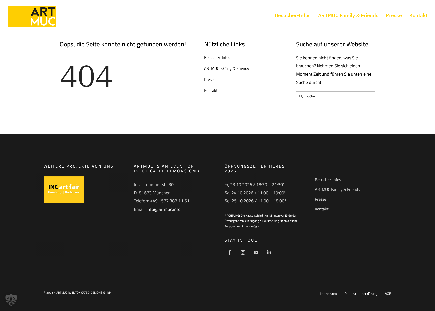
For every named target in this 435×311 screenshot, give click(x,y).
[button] (11, 300)
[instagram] (243, 252)
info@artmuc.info (164, 209)
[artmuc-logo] (32, 8)
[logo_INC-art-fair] (64, 178)
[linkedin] (269, 252)
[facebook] (230, 252)
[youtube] (256, 252)
